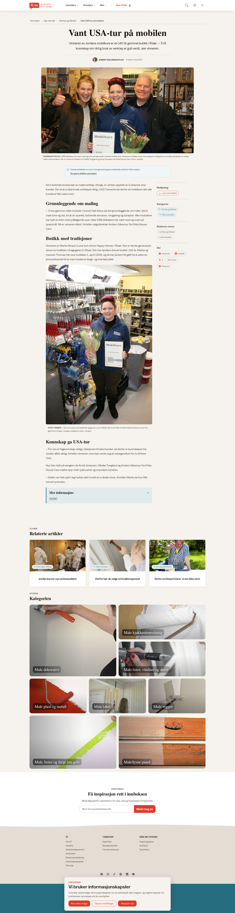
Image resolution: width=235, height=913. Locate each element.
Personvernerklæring (75, 857)
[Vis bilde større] (117, 110)
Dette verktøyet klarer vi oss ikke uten (177, 578)
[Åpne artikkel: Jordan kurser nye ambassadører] (58, 555)
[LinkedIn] (127, 874)
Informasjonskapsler (75, 861)
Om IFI (69, 842)
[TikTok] (114, 874)
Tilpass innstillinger (104, 903)
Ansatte (69, 845)
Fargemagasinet (146, 842)
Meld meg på (144, 809)
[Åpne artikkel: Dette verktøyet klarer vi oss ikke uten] (177, 555)
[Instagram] (108, 874)
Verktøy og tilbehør (67, 20)
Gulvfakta (143, 845)
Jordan (53, 498)
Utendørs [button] (88, 5)
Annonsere (70, 853)
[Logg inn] (194, 5)
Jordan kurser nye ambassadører (57, 578)
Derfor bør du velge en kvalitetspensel (117, 578)
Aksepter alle (127, 903)
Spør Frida (107, 842)
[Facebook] (101, 874)
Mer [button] (102, 5)
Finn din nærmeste (111, 849)
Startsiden (35, 20)
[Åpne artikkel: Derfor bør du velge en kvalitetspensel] (117, 555)
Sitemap (69, 865)
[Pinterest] (120, 874)
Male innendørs (166, 237)
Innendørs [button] (71, 5)
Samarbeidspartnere (75, 849)
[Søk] (186, 5)
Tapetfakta (144, 849)
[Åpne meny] (202, 5)
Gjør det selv (49, 20)
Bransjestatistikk (110, 845)
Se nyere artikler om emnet (83, 173)
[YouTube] (133, 874)
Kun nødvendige (79, 903)
